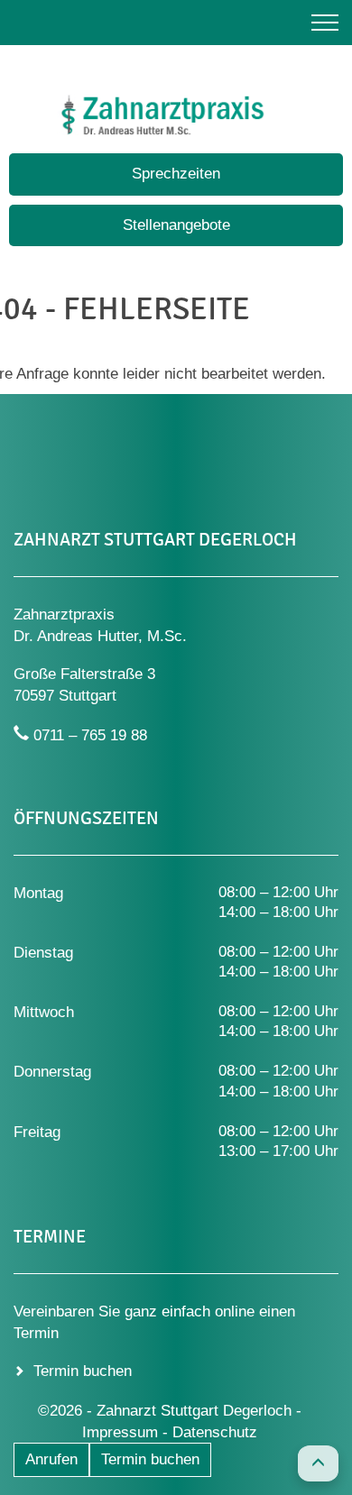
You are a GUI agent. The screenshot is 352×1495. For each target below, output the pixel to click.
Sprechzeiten (176, 173)
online (235, 1311)
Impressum (120, 1432)
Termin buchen (150, 1459)
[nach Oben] (318, 1463)
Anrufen (51, 1459)
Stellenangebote (176, 225)
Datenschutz (214, 1432)
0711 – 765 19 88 (90, 735)
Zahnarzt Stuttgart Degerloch (196, 1410)
